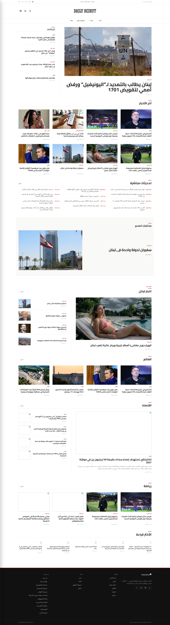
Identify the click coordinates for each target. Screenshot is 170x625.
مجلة (72, 20)
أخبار (100, 20)
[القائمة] (20, 11)
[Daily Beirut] (85, 11)
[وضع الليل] (25, 11)
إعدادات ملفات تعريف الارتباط (39, 595)
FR (26, 1)
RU (19, 1)
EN (29, 1)
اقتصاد (114, 592)
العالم (114, 588)
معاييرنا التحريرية (43, 606)
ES (22, 1)
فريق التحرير (44, 613)
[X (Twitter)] (150, 588)
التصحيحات (44, 609)
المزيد (20, 291)
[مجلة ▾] (68, 20)
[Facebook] (145, 588)
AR (32, 1)
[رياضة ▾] (88, 20)
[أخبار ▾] (96, 20)
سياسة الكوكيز (43, 592)
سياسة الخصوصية (42, 585)
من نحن (45, 578)
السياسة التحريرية (42, 602)
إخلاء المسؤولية (43, 599)
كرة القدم (113, 578)
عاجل (80, 588)
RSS (81, 581)
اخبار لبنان (113, 585)
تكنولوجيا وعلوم (81, 20)
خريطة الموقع (78, 585)
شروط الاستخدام (43, 588)
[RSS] (137, 588)
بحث (81, 578)
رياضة (91, 20)
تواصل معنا (44, 581)
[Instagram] (141, 588)
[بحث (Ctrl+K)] (30, 11)
